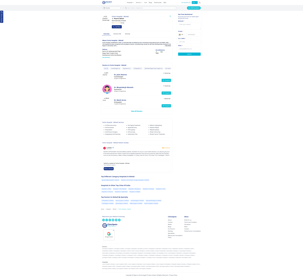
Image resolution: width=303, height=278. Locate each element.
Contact (170, 222)
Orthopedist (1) (138, 68)
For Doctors (171, 229)
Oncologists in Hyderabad (131, 248)
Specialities (171, 233)
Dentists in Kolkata (150, 251)
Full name (182, 38)
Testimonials (158, 2)
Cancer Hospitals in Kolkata (149, 264)
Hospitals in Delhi (106, 189)
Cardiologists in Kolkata (142, 255)
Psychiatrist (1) (127, 68)
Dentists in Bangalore (140, 251)
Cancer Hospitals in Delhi (121, 264)
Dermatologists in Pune (162, 253)
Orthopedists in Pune (166, 248)
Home (103, 209)
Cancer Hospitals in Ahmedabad (163, 264)
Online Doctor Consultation (192, 231)
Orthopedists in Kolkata (107, 251)
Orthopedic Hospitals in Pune (193, 264)
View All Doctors (136, 111)
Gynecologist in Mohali (122, 203)
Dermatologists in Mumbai (150, 253)
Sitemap (170, 231)
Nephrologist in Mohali (136, 203)
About (170, 220)
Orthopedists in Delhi (188, 248)
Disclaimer (187, 224)
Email (180, 45)
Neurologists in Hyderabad (175, 257)
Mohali (115, 209)
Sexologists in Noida (106, 257)
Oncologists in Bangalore (107, 248)
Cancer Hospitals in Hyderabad (135, 264)
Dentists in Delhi (130, 251)
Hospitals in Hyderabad (121, 191)
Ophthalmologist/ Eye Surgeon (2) (153, 68)
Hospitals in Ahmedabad (119, 189)
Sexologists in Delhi (116, 257)
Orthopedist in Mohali (107, 200)
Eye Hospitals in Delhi (133, 268)
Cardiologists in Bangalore (108, 255)
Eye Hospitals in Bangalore (145, 268)
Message (181, 21)
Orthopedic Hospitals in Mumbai (178, 264)
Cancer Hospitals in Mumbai (108, 264)
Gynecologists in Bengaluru (172, 251)
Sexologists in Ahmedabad (128, 257)
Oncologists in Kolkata (119, 248)
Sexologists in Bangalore (140, 257)
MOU (185, 227)
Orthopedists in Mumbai (177, 248)
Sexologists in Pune (151, 257)
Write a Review (108, 169)
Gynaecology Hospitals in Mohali (110, 180)
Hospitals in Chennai (107, 191)
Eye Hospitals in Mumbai (122, 268)
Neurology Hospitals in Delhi (152, 266)
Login (193, 2)
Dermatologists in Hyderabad (174, 253)
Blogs (150, 2)
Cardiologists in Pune (131, 255)
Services (127, 34)
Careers (186, 229)
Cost (145, 2)
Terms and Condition (190, 222)
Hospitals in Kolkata (135, 191)
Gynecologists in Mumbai (185, 251)
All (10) (106, 68)
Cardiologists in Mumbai (120, 255)
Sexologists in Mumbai (179, 255)
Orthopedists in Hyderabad (155, 248)
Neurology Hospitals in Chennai (167, 266)
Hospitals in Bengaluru (135, 189)
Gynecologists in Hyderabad (108, 253)
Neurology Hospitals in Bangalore (182, 266)
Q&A (164, 2)
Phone (180, 31)
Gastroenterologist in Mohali (153, 200)
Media (170, 224)
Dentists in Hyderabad (160, 251)
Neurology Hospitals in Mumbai (138, 266)
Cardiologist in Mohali (107, 203)
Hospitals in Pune (160, 189)
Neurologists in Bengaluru (162, 257)
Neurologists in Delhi (186, 257)
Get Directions (106, 57)
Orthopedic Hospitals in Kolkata (123, 266)
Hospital (109, 209)
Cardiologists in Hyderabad (155, 255)
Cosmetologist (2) (115, 68)
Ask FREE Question (193, 8)
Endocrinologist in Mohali (151, 203)
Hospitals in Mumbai (148, 189)
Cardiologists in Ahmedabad (189, 253)
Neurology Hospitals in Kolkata (109, 268)
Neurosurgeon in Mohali (122, 200)
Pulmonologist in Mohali (137, 200)
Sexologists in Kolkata (189, 255)
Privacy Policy (173, 275)
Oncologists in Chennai (143, 248)
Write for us (187, 220)
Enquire (167, 80)
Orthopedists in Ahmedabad (120, 251)
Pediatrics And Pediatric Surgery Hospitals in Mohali (135, 180)
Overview (106, 34)
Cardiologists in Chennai (167, 255)
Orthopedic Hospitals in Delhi (108, 266)
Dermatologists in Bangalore (136, 253)
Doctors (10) (117, 34)
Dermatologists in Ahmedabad (122, 253)
